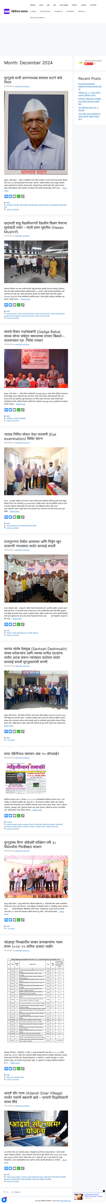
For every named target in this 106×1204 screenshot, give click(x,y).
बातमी (8, 203)
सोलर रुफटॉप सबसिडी (38, 1179)
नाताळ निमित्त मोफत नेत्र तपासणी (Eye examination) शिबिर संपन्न (30, 436)
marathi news (40, 826)
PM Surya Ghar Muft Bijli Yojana (32, 1177)
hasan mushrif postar (42, 316)
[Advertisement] (53, 38)
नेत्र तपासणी (22, 525)
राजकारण (83, 5)
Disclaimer (70, 11)
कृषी (48, 5)
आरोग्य (41, 5)
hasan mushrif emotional (25, 313)
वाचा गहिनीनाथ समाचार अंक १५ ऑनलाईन (31, 753)
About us (81, 11)
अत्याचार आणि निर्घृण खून (18, 633)
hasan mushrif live (27, 316)
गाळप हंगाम (17, 1077)
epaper (9, 824)
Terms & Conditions (37, 18)
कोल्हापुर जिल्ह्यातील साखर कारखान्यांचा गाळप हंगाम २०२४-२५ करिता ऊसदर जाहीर (33, 944)
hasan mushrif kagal (58, 313)
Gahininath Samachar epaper (45, 824)
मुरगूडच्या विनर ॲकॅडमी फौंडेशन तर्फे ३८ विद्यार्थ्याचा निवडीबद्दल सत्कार (30, 844)
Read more (25, 299)
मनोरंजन (74, 5)
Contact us (58, 11)
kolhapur (26, 826)
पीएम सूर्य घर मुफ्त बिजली (59, 1177)
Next (18, 1192)
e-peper (33, 11)
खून (27, 633)
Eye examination (12, 525)
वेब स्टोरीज (93, 5)
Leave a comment (13, 209)
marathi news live (52, 826)
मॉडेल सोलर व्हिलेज (26, 1179)
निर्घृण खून (35, 633)
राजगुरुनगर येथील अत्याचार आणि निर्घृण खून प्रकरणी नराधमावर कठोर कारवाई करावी (32, 543)
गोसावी (30, 633)
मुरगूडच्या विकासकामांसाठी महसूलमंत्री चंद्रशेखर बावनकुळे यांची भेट (90, 86)
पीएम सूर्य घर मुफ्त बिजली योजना (12, 1179)
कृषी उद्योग (16, 205)
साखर (22, 1077)
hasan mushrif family (42, 313)
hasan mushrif (11, 313)
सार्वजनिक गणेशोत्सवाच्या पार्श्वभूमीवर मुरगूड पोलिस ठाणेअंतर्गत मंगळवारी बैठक (89, 101)
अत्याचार (9, 633)
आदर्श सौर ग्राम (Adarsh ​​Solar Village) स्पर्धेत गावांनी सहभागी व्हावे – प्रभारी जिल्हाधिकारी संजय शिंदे (36, 1097)
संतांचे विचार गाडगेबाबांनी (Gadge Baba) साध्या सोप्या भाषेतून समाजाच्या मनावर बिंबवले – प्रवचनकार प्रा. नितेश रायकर (34, 336)
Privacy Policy (45, 11)
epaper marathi (28, 824)
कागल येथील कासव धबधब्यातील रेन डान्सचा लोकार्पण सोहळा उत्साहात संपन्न (89, 116)
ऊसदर (8, 1077)
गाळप (12, 1077)
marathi (32, 826)
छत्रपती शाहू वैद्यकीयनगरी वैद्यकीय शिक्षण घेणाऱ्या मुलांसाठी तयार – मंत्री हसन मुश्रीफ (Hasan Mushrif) (35, 227)
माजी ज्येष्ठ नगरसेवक (43, 205)
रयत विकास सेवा (54, 205)
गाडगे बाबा (15, 418)
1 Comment (11, 740)
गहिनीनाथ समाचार (19, 11)
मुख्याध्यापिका (22, 418)
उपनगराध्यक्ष (10, 205)
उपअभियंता (9, 418)
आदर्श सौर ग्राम (48, 1177)
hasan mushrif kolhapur (12, 316)
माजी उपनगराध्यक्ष (33, 205)
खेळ (54, 5)
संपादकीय (32, 5)
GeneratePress (65, 1201)
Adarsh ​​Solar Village (13, 1177)
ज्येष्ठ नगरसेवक (24, 205)
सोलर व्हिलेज (48, 1179)
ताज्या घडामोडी (64, 5)
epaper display (17, 824)
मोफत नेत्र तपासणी (31, 525)
